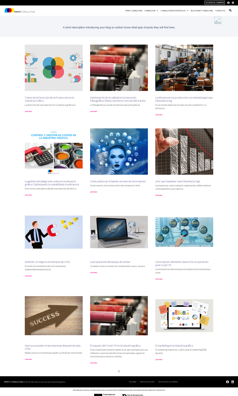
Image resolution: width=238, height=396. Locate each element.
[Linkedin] (233, 3)
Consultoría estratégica (173, 11)
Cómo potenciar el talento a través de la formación (118, 181)
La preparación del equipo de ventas (110, 261)
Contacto (220, 11)
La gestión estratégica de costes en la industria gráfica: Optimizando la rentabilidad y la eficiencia (52, 183)
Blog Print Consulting (202, 11)
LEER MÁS (28, 111)
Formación (150, 11)
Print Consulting (133, 11)
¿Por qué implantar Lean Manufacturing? (177, 181)
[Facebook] (228, 3)
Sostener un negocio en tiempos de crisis (47, 261)
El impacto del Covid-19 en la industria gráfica (115, 345)
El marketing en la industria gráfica (174, 345)
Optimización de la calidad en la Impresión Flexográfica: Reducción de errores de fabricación (118, 99)
